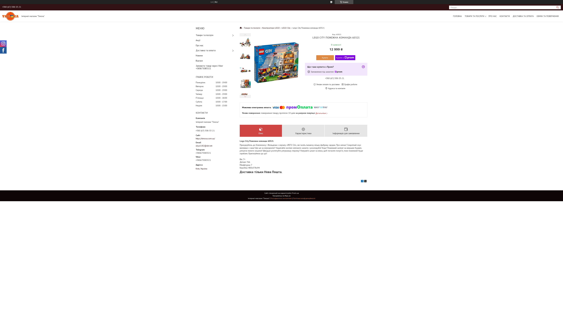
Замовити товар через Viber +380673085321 (209, 67)
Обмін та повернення (548, 16)
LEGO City (286, 28)
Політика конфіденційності (304, 198)
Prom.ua (295, 193)
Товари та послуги (474, 16)
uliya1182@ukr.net (204, 145)
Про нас (493, 16)
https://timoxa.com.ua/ (205, 138)
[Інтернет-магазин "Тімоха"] (10, 16)
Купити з (340, 57)
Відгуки (199, 60)
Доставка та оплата (523, 16)
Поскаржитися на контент (281, 198)
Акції (198, 40)
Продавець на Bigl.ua (281, 196)
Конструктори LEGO (271, 28)
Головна (457, 16)
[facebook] (362, 181)
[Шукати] (557, 7)
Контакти (505, 16)
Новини (199, 55)
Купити (325, 57)
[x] (365, 181)
